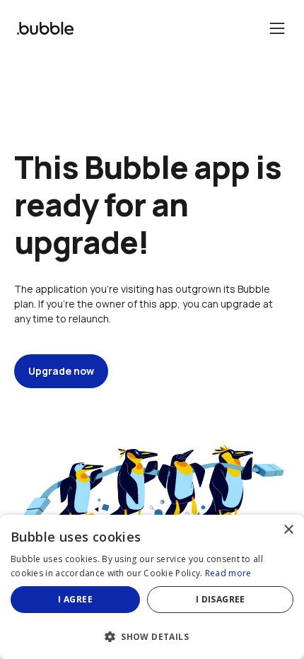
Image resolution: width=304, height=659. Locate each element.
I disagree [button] (220, 599)
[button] (152, 635)
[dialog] (152, 587)
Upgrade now (61, 371)
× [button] (288, 530)
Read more (228, 573)
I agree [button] (75, 599)
